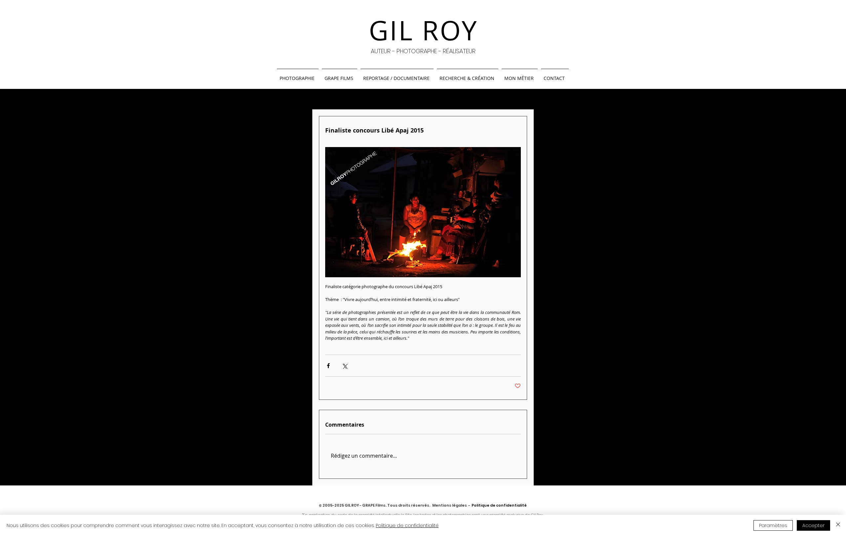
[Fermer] (838, 525)
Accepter (813, 525)
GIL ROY (423, 30)
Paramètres (773, 525)
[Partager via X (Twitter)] (344, 366)
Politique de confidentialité (407, 525)
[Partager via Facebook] (328, 366)
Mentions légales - (451, 505)
